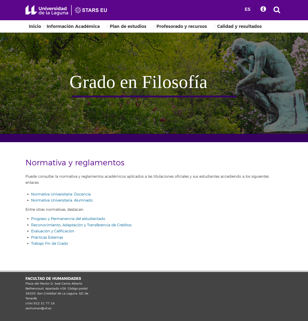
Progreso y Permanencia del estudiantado (68, 219)
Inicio (35, 26)
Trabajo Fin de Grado (49, 243)
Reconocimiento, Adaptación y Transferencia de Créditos (81, 225)
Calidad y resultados (239, 26)
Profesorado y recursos (181, 26)
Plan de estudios (128, 26)
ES (248, 9)
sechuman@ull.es (38, 308)
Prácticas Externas (47, 237)
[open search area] (277, 10)
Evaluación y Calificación (52, 231)
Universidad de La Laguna (68, 10)
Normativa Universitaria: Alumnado (62, 200)
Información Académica (73, 26)
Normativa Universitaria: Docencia (61, 194)
